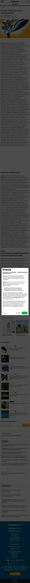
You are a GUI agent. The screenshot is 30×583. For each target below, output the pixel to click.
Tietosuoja (5, 313)
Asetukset (18, 313)
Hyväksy (25, 313)
